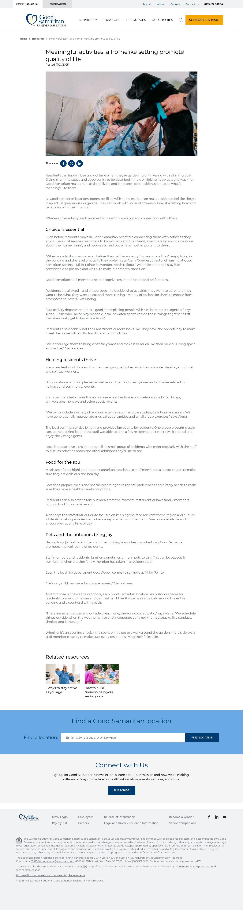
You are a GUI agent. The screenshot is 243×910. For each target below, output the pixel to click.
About (161, 4)
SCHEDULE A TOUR (204, 20)
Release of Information (119, 817)
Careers (175, 4)
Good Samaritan (28, 4)
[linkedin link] (216, 817)
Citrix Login (60, 817)
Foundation (57, 4)
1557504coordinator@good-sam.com (52, 861)
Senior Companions (182, 823)
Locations (112, 20)
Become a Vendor (181, 817)
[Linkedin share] (79, 163)
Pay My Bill (59, 823)
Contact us (192, 4)
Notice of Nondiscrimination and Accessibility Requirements (50, 875)
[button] (202, 737)
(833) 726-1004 (213, 4)
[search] (181, 20)
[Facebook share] (63, 163)
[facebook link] (209, 817)
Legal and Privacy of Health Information (131, 823)
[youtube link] (224, 817)
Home (23, 38)
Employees (85, 817)
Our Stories (162, 20)
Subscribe (121, 790)
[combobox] (123, 737)
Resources (136, 20)
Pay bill (146, 4)
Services (86, 20)
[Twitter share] (71, 163)
